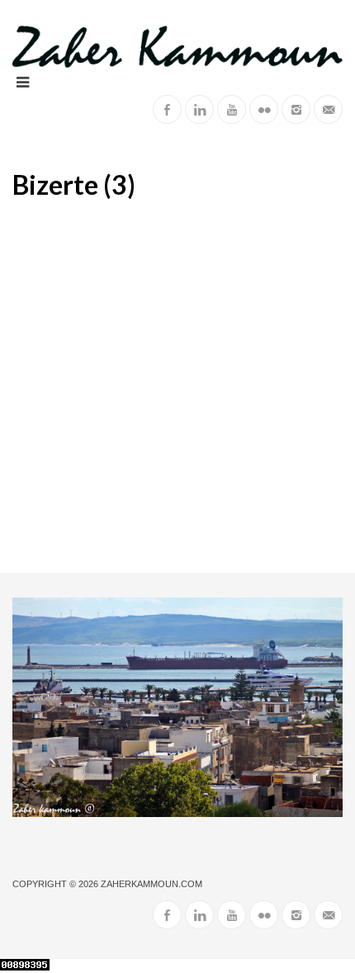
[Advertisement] (177, 387)
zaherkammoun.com (151, 884)
